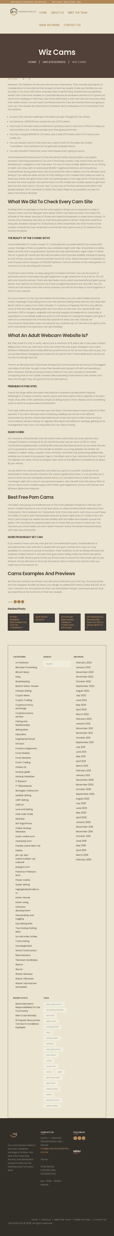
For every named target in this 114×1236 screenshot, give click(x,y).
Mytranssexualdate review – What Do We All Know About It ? (95, 622)
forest (48, 1032)
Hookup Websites (24, 776)
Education (20, 734)
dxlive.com (57, 477)
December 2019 (84, 826)
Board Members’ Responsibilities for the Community (18, 622)
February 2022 (84, 718)
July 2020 (81, 803)
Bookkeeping (22, 681)
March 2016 (82, 855)
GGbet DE (20, 767)
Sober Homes (22, 897)
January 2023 (83, 667)
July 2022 (81, 695)
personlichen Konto (53, 1078)
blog (17, 676)
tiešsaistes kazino (52, 1100)
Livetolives (13, 1195)
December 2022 (85, 672)
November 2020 (84, 784)
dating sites (21, 729)
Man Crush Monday (41, 618)
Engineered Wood (25, 739)
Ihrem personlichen (53, 1049)
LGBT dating (22, 800)
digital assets (51, 1021)
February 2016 (83, 859)
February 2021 (83, 770)
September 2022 (85, 686)
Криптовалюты (23, 955)
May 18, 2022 (12, 79)
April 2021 (81, 761)
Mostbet (20, 818)
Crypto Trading (23, 700)
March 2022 (82, 714)
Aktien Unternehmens (54, 1004)
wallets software (52, 1106)
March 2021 (82, 765)
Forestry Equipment (26, 748)
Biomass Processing (26, 667)
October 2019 (83, 836)
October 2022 (83, 681)
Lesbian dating (23, 795)
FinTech (19, 743)
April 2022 (81, 709)
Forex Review (22, 753)
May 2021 (81, 756)
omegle (12, 1181)
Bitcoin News (22, 672)
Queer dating (22, 884)
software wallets (52, 1089)
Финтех (19, 964)
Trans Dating (22, 941)
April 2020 (81, 817)
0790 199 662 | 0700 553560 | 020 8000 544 (28, 2)
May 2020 (81, 812)
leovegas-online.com (27, 790)
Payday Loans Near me (27, 845)
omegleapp (14, 1184)
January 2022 (83, 723)
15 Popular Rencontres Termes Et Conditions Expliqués (67, 622)
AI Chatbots (22, 662)
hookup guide (22, 772)
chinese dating (23, 690)
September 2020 (85, 794)
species (49, 1094)
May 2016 (81, 845)
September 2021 (85, 742)
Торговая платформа (26, 960)
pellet (60, 1072)
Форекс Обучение (24, 978)
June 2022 (81, 700)
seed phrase (50, 1083)
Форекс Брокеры (24, 974)
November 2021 (84, 733)
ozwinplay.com (23, 841)
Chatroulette (15, 1188)
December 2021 (84, 728)
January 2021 (83, 775)
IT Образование (23, 785)
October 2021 (83, 737)
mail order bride (24, 814)
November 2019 (84, 831)
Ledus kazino (51, 1055)
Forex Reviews (23, 757)
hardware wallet (52, 1038)
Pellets (19, 850)
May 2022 (81, 705)
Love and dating (24, 809)
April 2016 (81, 850)
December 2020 (85, 779)
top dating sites (23, 923)
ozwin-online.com (25, 836)
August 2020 (82, 798)
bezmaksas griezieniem (55, 1010)
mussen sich (51, 1066)
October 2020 (83, 789)
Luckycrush (29, 1191)
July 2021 (80, 747)
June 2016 (81, 840)
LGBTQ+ (19, 804)
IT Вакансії (20, 781)
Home (32, 62)
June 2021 (81, 751)
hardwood (49, 1044)
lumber (48, 1061)
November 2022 (84, 676)
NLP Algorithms (23, 823)
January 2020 (83, 822)
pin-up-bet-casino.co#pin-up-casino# (25, 859)
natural (49, 1072)
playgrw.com (22, 867)
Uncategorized (54, 62)
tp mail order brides (26, 936)
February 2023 (84, 662)
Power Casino (22, 880)
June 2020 (81, 808)
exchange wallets (52, 1027)
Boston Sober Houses (27, 686)
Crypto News (22, 695)
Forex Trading (22, 762)
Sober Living (21, 902)
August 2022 (82, 690)
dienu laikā (50, 1015)
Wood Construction (26, 950)
